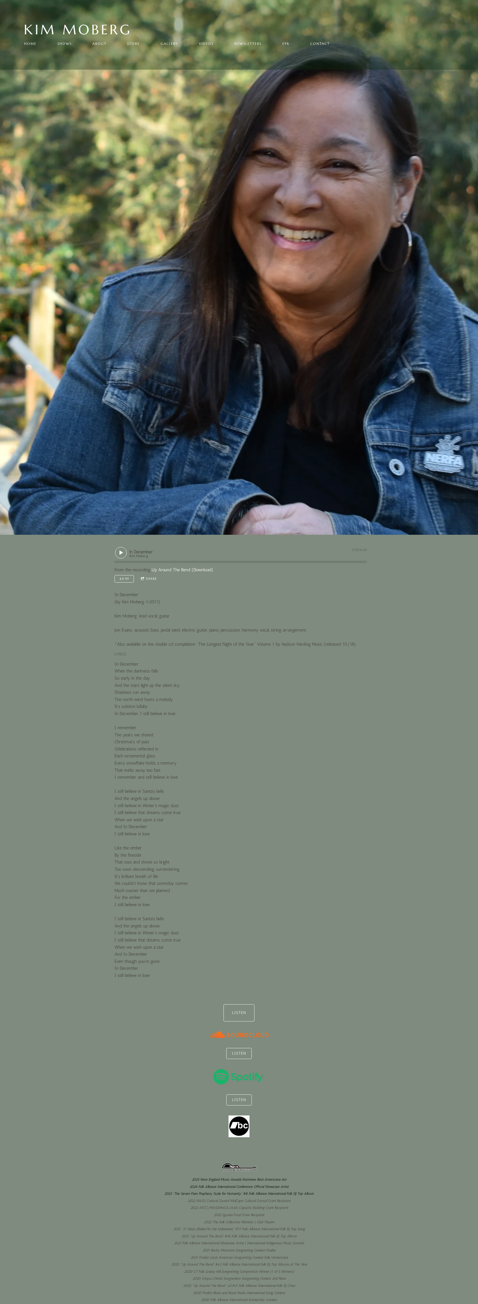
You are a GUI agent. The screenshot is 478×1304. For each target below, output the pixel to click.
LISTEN (239, 1012)
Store (133, 43)
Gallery (169, 43)
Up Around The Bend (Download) (182, 569)
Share (151, 579)
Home (30, 43)
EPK (286, 43)
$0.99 (124, 579)
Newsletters (247, 43)
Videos (206, 43)
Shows (65, 43)
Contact (320, 43)
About (99, 43)
